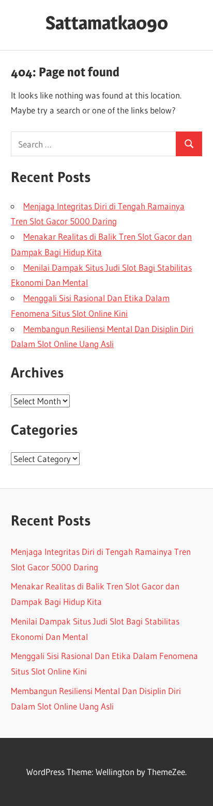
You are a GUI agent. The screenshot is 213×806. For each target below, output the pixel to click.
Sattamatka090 (106, 22)
